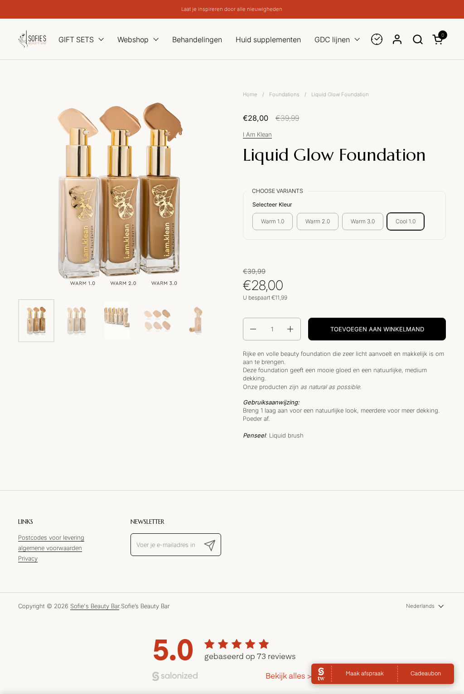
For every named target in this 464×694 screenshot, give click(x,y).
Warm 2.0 (317, 221)
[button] (417, 39)
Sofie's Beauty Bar (94, 606)
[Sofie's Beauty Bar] (32, 39)
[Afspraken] (376, 39)
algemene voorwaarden (50, 547)
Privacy (28, 558)
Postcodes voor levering (51, 537)
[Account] (397, 39)
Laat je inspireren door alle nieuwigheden (231, 9)
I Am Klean (257, 134)
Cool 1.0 (406, 221)
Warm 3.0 (363, 221)
